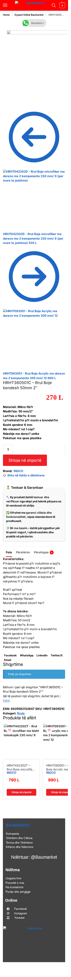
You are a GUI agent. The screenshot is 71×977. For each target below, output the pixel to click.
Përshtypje (43, 552)
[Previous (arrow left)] (4, 104)
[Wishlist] (10, 730)
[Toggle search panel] (53, 5)
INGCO (18, 471)
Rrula (21, 713)
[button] (62, 5)
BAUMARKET (18, 825)
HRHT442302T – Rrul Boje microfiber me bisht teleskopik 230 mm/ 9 (21, 767)
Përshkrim (23, 552)
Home (6, 14)
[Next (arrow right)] (7, 104)
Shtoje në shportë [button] (21, 792)
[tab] (9, 551)
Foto (9, 552)
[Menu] (9, 5)
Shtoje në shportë (24, 460)
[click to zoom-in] (38, 61)
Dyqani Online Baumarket (29, 14)
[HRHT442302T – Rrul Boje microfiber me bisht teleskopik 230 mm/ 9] (21, 742)
